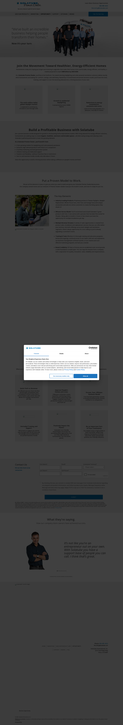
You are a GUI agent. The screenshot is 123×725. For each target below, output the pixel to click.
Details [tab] (61, 353)
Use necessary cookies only (61, 376)
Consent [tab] (36, 353)
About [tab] (86, 353)
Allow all (85, 376)
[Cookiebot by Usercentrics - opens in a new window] (90, 348)
